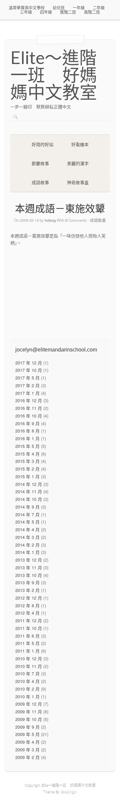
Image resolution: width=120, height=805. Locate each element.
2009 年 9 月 (27, 727)
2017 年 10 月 (28, 370)
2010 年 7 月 (27, 673)
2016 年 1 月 (27, 438)
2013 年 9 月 (27, 582)
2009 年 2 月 (27, 757)
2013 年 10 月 (28, 575)
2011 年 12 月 (28, 620)
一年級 (79, 7)
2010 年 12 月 (28, 658)
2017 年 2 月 (27, 385)
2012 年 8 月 (27, 605)
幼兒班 (59, 7)
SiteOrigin (69, 791)
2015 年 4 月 (27, 454)
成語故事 (40, 182)
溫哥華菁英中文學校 (27, 7)
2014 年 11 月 (28, 491)
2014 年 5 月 (27, 522)
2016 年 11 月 (28, 408)
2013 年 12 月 (28, 560)
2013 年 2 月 (27, 590)
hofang (50, 220)
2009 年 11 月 (28, 711)
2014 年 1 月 (27, 552)
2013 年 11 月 (28, 567)
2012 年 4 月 (27, 613)
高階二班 (92, 12)
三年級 (26, 12)
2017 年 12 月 (28, 362)
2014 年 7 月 (27, 514)
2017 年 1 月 (27, 393)
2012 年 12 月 (28, 598)
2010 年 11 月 (28, 666)
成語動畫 (98, 220)
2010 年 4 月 (27, 681)
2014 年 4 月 (27, 529)
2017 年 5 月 (27, 377)
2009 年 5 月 (27, 734)
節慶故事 (40, 163)
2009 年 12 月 (28, 704)
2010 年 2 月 (27, 689)
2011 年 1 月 (27, 651)
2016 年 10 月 (28, 416)
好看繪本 (80, 144)
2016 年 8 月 (27, 431)
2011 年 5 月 (27, 643)
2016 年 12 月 (28, 400)
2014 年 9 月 (27, 507)
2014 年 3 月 (27, 537)
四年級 (46, 12)
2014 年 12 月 (28, 484)
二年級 (99, 7)
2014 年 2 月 (27, 545)
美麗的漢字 (78, 163)
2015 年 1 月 (27, 476)
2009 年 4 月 (27, 742)
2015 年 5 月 (27, 446)
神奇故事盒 (78, 182)
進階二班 (68, 12)
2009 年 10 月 (28, 719)
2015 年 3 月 (27, 461)
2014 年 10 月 (28, 499)
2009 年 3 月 (27, 749)
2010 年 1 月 (27, 696)
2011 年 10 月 (28, 628)
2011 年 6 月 (27, 636)
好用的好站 (42, 144)
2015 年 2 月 (27, 469)
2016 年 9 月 (27, 423)
